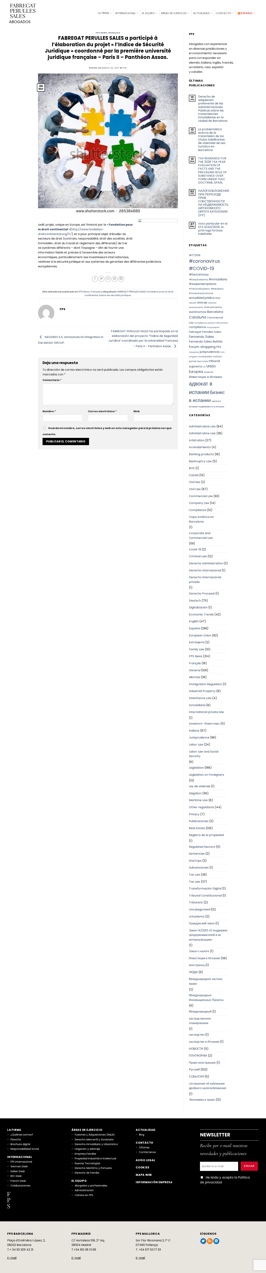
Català (194, 475)
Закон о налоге (199, 951)
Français (114, 32)
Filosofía (15, 1139)
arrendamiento (196, 307)
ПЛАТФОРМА (198, 1056)
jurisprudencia (209, 352)
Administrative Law (202, 426)
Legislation (196, 768)
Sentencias (197, 854)
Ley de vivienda (199, 786)
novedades (205, 356)
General (194, 670)
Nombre (49, 411)
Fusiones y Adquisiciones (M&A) (95, 1134)
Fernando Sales (201, 336)
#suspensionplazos (202, 284)
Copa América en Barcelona (201, 519)
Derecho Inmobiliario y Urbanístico (96, 1144)
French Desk (18, 1181)
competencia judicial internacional (211, 323)
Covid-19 (195, 549)
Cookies (142, 1167)
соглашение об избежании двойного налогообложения (207, 1086)
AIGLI (217, 298)
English (194, 621)
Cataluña (197, 317)
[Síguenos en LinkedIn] (216, 1241)
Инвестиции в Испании (205, 377)
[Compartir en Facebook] (95, 279)
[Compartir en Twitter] (101, 279)
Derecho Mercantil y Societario (94, 1139)
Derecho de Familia (87, 1173)
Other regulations (201, 807)
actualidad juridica (201, 298)
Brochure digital (20, 1144)
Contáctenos (147, 1152)
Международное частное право (205, 981)
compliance (197, 327)
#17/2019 (194, 255)
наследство (196, 1035)
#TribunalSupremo (199, 288)
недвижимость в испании (211, 406)
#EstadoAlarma (198, 279)
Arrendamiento (200, 447)
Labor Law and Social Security (203, 753)
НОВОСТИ (196, 1049)
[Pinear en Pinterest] (115, 279)
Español (194, 628)
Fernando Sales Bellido (206, 341)
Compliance (197, 510)
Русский (194, 1069)
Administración (84, 1190)
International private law (206, 712)
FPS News (101, 32)
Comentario (52, 380)
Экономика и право (202, 1100)
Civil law (194, 482)
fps (125, 67)
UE (204, 366)
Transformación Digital (205, 888)
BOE (192, 468)
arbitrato (212, 302)
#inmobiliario (218, 279)
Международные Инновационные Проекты (206, 997)
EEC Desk (16, 1176)
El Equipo (148, 13)
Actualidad (201, 13)
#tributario (217, 288)
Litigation (195, 793)
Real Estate (202, 361)
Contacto (223, 13)
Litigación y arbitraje (87, 1149)
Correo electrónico (102, 411)
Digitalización (198, 607)
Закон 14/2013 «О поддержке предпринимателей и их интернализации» (208, 935)
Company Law (199, 503)
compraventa (213, 327)
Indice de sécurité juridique (115, 295)
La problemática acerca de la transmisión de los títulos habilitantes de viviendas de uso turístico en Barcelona (211, 140)
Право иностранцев (202, 1063)
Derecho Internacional (205, 570)
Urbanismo (196, 916)
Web (136, 411)
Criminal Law (198, 556)
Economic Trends (201, 614)
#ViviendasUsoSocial (201, 293)
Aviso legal (145, 1160)
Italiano (194, 731)
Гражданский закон (202, 923)
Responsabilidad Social (24, 1149)
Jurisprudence (199, 737)
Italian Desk (17, 1171)
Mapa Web (144, 1175)
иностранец (197, 965)
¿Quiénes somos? (21, 1134)
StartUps (195, 861)
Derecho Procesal (202, 593)
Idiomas (194, 677)
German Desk (19, 1166)
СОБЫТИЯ (196, 1076)
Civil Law (195, 489)
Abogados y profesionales (91, 1185)
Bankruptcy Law (200, 461)
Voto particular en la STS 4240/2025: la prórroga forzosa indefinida (212, 229)
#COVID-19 (201, 268)
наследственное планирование (200, 1020)
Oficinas (144, 1147)
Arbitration (196, 440)
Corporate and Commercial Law (201, 535)
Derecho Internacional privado (205, 579)
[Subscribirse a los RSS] (210, 1241)
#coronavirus (204, 261)
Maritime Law (198, 800)
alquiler (192, 302)
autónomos (197, 312)
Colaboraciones (20, 1185)
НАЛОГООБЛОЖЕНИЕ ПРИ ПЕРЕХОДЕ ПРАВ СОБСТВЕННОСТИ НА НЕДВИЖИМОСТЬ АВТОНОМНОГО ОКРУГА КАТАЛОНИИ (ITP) (213, 203)
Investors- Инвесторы (204, 723)
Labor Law (196, 744)
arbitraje (202, 302)
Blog (141, 1134)
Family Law (196, 649)
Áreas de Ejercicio (174, 13)
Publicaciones (198, 821)
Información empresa (154, 1182)
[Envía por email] (108, 279)
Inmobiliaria (197, 705)
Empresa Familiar (85, 1154)
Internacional (125, 13)
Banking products (201, 454)
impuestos (194, 352)
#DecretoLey (199, 274)
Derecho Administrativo (206, 563)
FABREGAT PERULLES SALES (131, 291)
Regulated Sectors (202, 847)
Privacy (194, 814)
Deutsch (195, 600)
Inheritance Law (200, 698)
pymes (193, 361)
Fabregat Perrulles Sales (205, 332)
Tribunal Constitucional (205, 895)
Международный (200, 1011)
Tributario (196, 902)
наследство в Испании (204, 1042)
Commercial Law (201, 496)
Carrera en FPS (84, 1195)
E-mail (11, 1258)
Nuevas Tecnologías (87, 1163)
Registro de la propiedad (206, 835)
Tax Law (194, 875)
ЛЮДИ (193, 972)
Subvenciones (199, 867)
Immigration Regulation (205, 684)
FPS (218, 347)
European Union (200, 635)
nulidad (217, 356)
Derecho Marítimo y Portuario (93, 1168)
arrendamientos (213, 307)
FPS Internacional (21, 1162)
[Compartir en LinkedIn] (121, 279)
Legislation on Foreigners (206, 775)
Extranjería (196, 642)
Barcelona (215, 312)
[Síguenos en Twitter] (203, 1241)
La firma (103, 13)
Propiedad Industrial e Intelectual (95, 1158)
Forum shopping (202, 346)
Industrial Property (202, 691)
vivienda (208, 372)
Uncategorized (199, 909)
